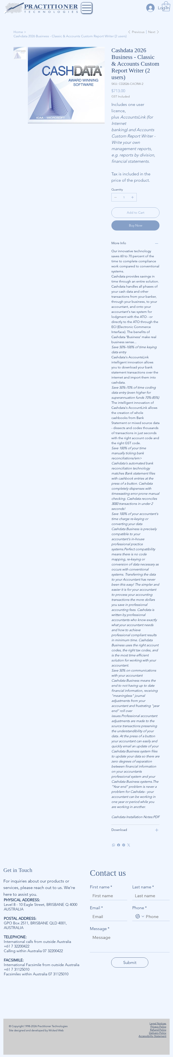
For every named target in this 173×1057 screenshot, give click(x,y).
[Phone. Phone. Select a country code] (140, 916)
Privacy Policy (158, 1026)
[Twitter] (129, 845)
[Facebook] (118, 845)
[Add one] (132, 197)
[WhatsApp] (113, 845)
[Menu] (86, 7)
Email (96, 907)
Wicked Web (56, 1030)
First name (101, 886)
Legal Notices (158, 1023)
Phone (139, 907)
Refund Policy (158, 1029)
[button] (166, 6)
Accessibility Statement (152, 1036)
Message (99, 928)
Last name (143, 886)
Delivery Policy (157, 1032)
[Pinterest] (124, 845)
